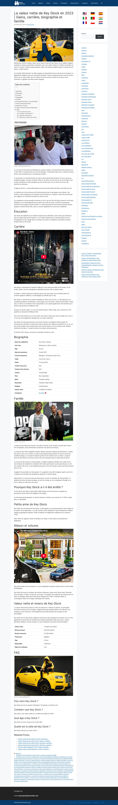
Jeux (83, 132)
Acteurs (83, 48)
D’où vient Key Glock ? (25, 111)
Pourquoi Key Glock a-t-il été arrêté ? (27, 101)
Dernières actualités (87, 94)
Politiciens (84, 205)
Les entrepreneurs (87, 148)
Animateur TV (85, 61)
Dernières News (86, 102)
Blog (82, 75)
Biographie (19, 97)
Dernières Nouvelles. (88, 107)
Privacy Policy (73, 802)
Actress (55, 3)
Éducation (19, 93)
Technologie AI (86, 232)
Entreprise (84, 118)
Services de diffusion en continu (91, 216)
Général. (84, 124)
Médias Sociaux (86, 167)
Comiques (84, 86)
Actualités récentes (87, 56)
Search (83, 33)
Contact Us (96, 802)
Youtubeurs (85, 243)
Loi (82, 159)
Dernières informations (88, 97)
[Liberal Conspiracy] (19, 3)
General (84, 121)
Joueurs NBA (85, 137)
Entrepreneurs (74, 3)
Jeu (82, 129)
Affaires (84, 58)
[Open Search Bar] (102, 3)
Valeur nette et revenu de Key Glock (26, 107)
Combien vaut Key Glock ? (26, 113)
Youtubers (85, 3)
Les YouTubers (86, 156)
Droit (83, 110)
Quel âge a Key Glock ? (26, 115)
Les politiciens (86, 151)
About (102, 802)
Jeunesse (19, 91)
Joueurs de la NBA (87, 135)
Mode (83, 170)
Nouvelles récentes (87, 175)
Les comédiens (86, 145)
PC (82, 178)
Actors (48, 3)
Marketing (84, 164)
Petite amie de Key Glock (23, 103)
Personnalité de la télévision (90, 186)
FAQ (18, 109)
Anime (83, 67)
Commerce (84, 88)
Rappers (40, 3)
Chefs (83, 80)
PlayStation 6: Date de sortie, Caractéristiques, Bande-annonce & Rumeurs (92, 265)
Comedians (64, 3)
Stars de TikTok (86, 227)
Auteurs (84, 72)
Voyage (83, 241)
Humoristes (85, 126)
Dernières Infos (86, 99)
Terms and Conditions (85, 802)
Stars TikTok (85, 230)
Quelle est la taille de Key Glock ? (28, 117)
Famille (18, 99)
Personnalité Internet (88, 192)
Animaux (84, 64)
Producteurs (85, 208)
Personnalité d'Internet (88, 184)
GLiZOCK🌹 (42, 393)
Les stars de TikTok (87, 154)
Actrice (83, 53)
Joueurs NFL (85, 140)
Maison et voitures (21, 105)
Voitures (84, 238)
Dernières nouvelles (87, 105)
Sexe (83, 222)
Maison (83, 162)
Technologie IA (86, 235)
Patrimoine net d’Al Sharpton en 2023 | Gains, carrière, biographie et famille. (36, 755)
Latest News (94, 3)
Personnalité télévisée (88, 197)
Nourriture (84, 173)
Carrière (18, 95)
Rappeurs (18, 753)
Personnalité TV (86, 200)
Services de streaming (88, 219)
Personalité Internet (87, 181)
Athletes (84, 69)
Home (33, 3)
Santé (83, 213)
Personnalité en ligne (88, 189)
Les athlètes (85, 143)
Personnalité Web (87, 203)
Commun (84, 91)
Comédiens (85, 83)
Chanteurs (84, 78)
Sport (83, 224)
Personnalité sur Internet (89, 194)
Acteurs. (84, 50)
